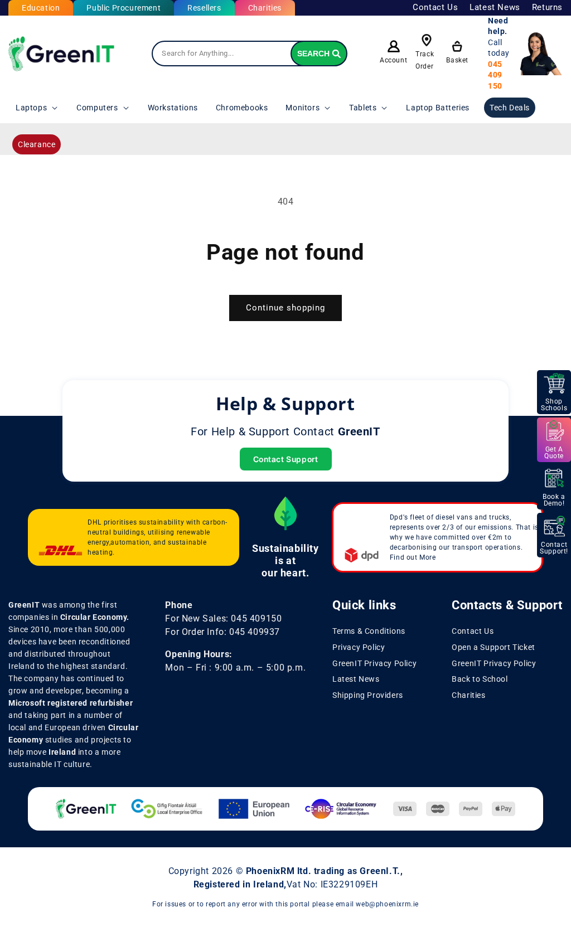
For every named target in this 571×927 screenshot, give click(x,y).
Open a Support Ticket (493, 647)
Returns (547, 7)
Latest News (495, 7)
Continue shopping (285, 308)
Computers (97, 107)
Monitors (303, 107)
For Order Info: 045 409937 (222, 632)
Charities (265, 8)
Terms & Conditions (368, 631)
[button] (37, 107)
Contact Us (435, 7)
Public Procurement (123, 8)
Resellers (204, 8)
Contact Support (285, 459)
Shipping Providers (367, 695)
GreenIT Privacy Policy (374, 663)
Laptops (31, 107)
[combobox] (249, 53)
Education (41, 8)
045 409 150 (495, 75)
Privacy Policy (358, 647)
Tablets (362, 107)
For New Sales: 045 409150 (223, 618)
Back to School (479, 678)
